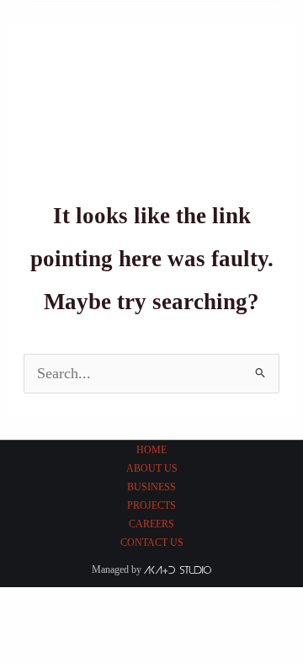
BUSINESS (151, 487)
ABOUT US (152, 468)
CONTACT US (151, 542)
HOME (151, 450)
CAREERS (151, 524)
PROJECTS (151, 505)
